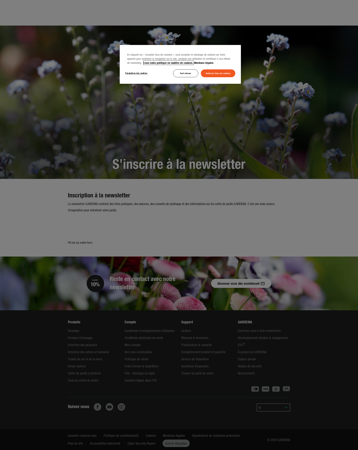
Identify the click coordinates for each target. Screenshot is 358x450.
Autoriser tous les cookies (218, 73)
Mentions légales (203, 63)
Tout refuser (185, 73)
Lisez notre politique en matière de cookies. (168, 63)
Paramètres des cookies (136, 72)
